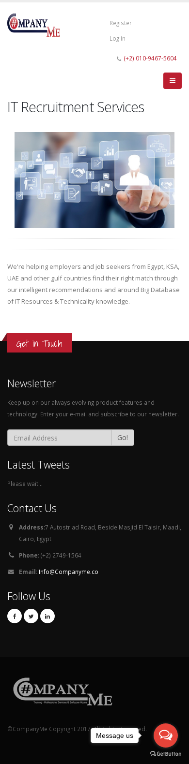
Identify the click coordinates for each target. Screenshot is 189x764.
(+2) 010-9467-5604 (150, 58)
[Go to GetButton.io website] (165, 754)
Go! (122, 437)
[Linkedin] (47, 616)
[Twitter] (31, 616)
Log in (118, 38)
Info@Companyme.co (68, 571)
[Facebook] (14, 616)
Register (121, 23)
